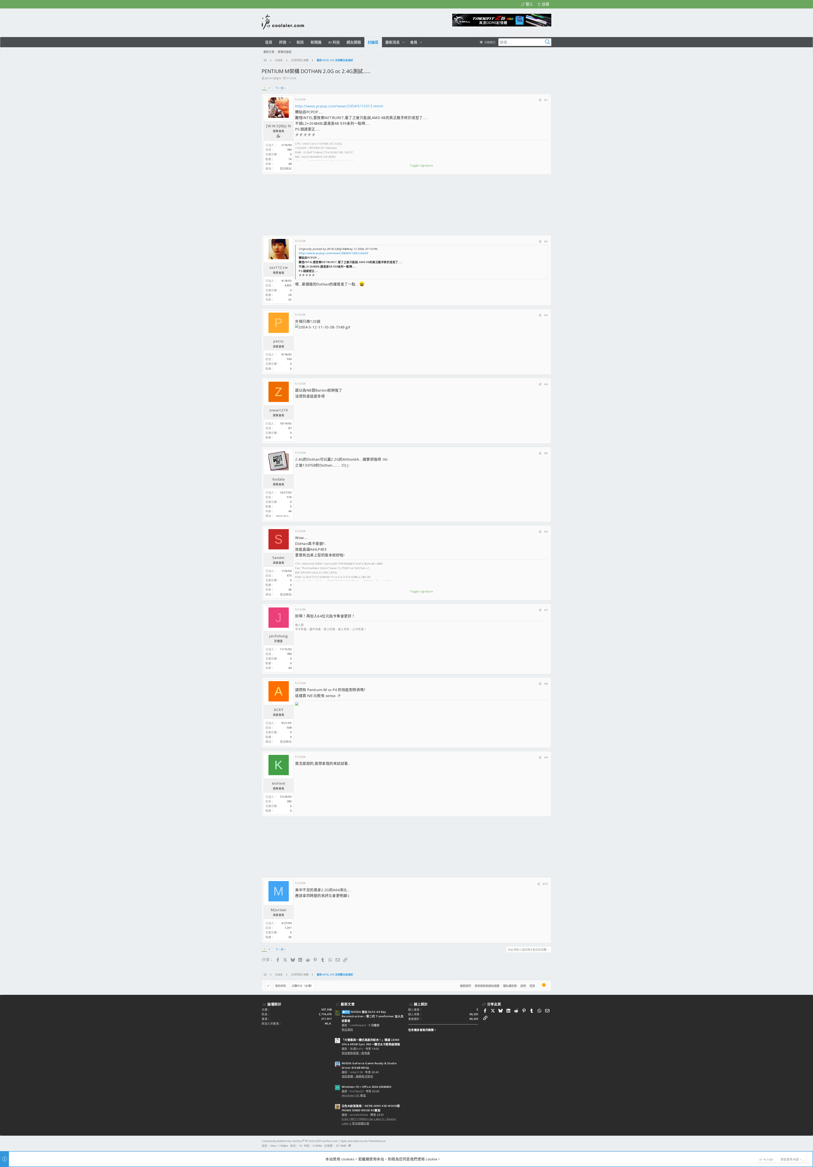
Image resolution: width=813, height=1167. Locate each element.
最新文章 (348, 1004)
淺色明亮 (280, 986)
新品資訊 (347, 1029)
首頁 (532, 986)
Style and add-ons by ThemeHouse (363, 1141)
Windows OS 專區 (354, 1095)
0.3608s (317, 1146)
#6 (546, 532)
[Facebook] (549, 1143)
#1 (546, 100)
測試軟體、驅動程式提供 (357, 1076)
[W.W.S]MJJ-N (273, 78)
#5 (546, 453)
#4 (546, 384)
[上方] (538, 986)
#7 (546, 610)
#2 (546, 241)
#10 (545, 884)
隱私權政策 (510, 986)
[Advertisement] (389, 204)
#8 (546, 684)
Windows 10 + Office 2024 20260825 (366, 1087)
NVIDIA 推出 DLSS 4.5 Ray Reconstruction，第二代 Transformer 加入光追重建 (373, 1016)
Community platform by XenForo (300, 1141)
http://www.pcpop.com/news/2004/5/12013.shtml (339, 106)
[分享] (540, 100)
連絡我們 (465, 986)
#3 (546, 315)
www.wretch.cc (286, 516)
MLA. (328, 1023)
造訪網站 (286, 168)
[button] (290, 42)
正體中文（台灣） (303, 986)
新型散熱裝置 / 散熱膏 (356, 1053)
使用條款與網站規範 (487, 986)
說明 (523, 986)
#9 (546, 757)
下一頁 (279, 88)
